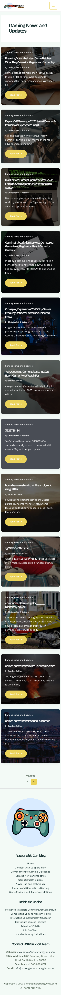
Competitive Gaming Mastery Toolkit (30, 913)
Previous (28, 775)
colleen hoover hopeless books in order (27, 721)
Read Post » (16, 95)
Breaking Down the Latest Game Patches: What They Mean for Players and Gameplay (29, 60)
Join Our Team (30, 930)
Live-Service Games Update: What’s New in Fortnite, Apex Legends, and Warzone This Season (29, 183)
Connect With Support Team (30, 867)
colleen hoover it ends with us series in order (30, 666)
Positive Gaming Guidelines (30, 934)
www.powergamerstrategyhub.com (36, 952)
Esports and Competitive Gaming (30, 888)
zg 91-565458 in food (17, 548)
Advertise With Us (30, 926)
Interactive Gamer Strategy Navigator (30, 917)
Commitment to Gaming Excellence (30, 871)
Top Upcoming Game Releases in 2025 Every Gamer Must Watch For (27, 373)
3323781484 (12, 430)
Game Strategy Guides (30, 879)
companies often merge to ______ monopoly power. (25, 605)
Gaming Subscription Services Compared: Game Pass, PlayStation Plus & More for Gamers (29, 246)
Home (30, 863)
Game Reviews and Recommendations (30, 892)
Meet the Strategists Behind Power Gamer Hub (30, 909)
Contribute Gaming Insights (30, 922)
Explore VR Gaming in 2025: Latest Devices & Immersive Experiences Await (30, 123)
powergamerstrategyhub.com (38, 968)
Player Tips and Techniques (30, 884)
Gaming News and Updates (19, 52)
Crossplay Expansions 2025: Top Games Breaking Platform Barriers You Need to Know (28, 313)
